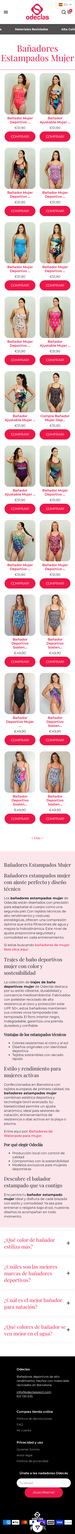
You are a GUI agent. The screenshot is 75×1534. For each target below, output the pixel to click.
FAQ (20, 1424)
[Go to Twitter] (44, 1529)
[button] (65, 4)
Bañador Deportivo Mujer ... (20, 722)
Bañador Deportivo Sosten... (20, 643)
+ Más (36, 838)
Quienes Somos (28, 1449)
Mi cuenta (24, 1430)
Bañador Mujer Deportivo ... (20, 120)
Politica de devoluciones (34, 1418)
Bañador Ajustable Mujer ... (55, 120)
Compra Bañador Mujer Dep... (55, 418)
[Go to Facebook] (31, 1529)
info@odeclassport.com (34, 1392)
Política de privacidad (32, 1461)
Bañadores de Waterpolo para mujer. (28, 1133)
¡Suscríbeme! (44, 1492)
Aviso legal (24, 1455)
